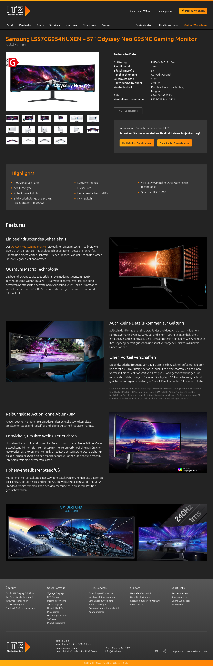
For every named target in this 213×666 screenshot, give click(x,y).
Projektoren (53, 611)
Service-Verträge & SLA (100, 604)
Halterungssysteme (57, 615)
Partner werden (195, 10)
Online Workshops (195, 25)
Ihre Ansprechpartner (17, 600)
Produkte (25, 25)
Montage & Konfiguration (102, 596)
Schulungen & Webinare (101, 600)
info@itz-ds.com (114, 651)
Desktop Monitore (56, 600)
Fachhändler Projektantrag (175, 142)
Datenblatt (131, 110)
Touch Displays (54, 604)
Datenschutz (193, 651)
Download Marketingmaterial (104, 607)
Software (52, 619)
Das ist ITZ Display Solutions (20, 593)
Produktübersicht (56, 622)
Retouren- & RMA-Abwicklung (145, 600)
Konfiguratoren (169, 25)
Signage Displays (55, 593)
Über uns (71, 25)
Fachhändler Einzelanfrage (137, 142)
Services (54, 25)
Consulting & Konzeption (101, 593)
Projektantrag (144, 25)
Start (10, 25)
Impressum (178, 651)
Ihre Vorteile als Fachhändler (20, 596)
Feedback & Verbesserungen (20, 607)
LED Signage (53, 596)
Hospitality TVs (55, 607)
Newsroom (89, 25)
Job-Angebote (165, 11)
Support (107, 25)
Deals (40, 25)
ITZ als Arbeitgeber (15, 604)
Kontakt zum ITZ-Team (140, 11)
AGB (205, 651)
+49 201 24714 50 (119, 647)
